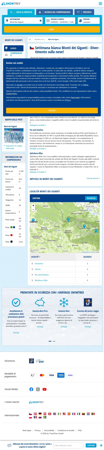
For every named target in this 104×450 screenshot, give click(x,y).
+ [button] (33, 205)
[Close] (101, 445)
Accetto (20, 85)
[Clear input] (41, 21)
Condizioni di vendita (66, 430)
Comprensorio (16, 54)
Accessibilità (49, 430)
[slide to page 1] (50, 341)
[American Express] (61, 375)
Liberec (38, 269)
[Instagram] (38, 389)
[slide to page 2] (54, 341)
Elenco (13, 48)
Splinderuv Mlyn (41, 280)
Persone (86, 19)
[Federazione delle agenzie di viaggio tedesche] (40, 361)
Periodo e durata (57, 19)
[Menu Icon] (100, 4)
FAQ (80, 430)
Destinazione (15, 19)
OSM (92, 252)
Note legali (75, 97)
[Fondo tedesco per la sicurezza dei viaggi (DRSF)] (31, 360)
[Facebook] (31, 389)
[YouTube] (44, 389)
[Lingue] (30, 414)
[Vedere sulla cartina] (32, 264)
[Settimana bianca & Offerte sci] (11, 3)
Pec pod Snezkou (42, 275)
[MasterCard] (42, 375)
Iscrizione (91, 445)
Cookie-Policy (11, 94)
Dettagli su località (37, 125)
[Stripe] (70, 375)
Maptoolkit (86, 252)
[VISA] (51, 375)
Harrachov (39, 264)
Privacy (68, 100)
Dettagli (16, 333)
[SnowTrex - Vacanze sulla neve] (36, 402)
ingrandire (91, 198)
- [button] (33, 209)
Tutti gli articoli (92, 178)
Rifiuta (85, 85)
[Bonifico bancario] (32, 375)
